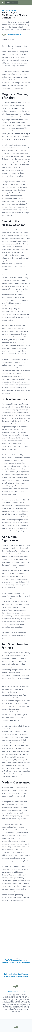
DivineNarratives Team (14, 34)
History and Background (10, 10)
